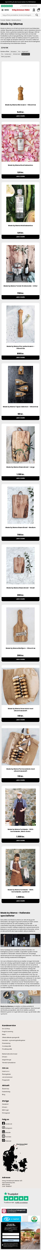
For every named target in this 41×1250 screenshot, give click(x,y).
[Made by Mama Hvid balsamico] (20, 203)
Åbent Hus (5, 1089)
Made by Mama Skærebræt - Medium (20, 527)
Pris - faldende (5, 54)
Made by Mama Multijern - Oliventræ (20, 648)
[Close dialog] (39, 1223)
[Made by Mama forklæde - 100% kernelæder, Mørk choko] (20, 807)
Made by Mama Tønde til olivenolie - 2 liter (21, 286)
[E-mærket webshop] (11, 1219)
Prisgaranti (5, 1080)
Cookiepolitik (6, 1046)
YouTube (8, 1137)
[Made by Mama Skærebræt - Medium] (20, 505)
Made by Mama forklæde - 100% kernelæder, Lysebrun (20, 891)
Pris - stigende (22, 51)
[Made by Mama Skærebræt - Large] (20, 445)
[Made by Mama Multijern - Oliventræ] (20, 626)
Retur (4, 1034)
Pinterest (8, 1141)
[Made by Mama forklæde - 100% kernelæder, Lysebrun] (20, 867)
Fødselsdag (6, 1092)
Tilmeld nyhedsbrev (9, 1063)
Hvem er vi (5, 1071)
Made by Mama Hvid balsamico (20, 226)
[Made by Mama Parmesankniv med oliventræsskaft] (20, 747)
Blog (3, 1094)
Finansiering (6, 1043)
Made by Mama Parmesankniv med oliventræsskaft (20, 770)
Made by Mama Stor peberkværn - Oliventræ (20, 347)
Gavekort (5, 1104)
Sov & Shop (6, 1029)
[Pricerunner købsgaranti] (14, 1211)
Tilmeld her (10, 1240)
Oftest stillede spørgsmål (10, 1037)
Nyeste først (25, 54)
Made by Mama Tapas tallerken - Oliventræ (20, 407)
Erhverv (4, 1057)
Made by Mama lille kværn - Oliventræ (20, 105)
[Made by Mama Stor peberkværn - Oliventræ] (20, 324)
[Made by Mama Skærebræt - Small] (20, 566)
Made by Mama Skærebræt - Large (20, 467)
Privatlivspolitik (7, 1049)
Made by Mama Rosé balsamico (20, 165)
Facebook (8, 1124)
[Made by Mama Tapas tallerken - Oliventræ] (20, 384)
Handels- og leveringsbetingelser (13, 1040)
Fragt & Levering (7, 1032)
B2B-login (5, 1110)
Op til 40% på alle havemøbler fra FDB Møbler (20, 2)
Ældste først (16, 54)
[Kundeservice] (34, 10)
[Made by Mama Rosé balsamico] (20, 143)
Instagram (8, 1128)
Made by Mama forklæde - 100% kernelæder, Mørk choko (20, 830)
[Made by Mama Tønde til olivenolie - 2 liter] (20, 264)
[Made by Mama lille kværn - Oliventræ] (20, 83)
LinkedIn (8, 1132)
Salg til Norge (6, 1060)
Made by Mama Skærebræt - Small (20, 588)
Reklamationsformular (9, 1054)
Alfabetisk (14, 51)
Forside (3, 20)
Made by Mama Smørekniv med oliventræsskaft (20, 710)
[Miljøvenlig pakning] (34, 1219)
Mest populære (5, 56)
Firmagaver (6, 1113)
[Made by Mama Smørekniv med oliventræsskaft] (20, 686)
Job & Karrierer (7, 1077)
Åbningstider (6, 1074)
